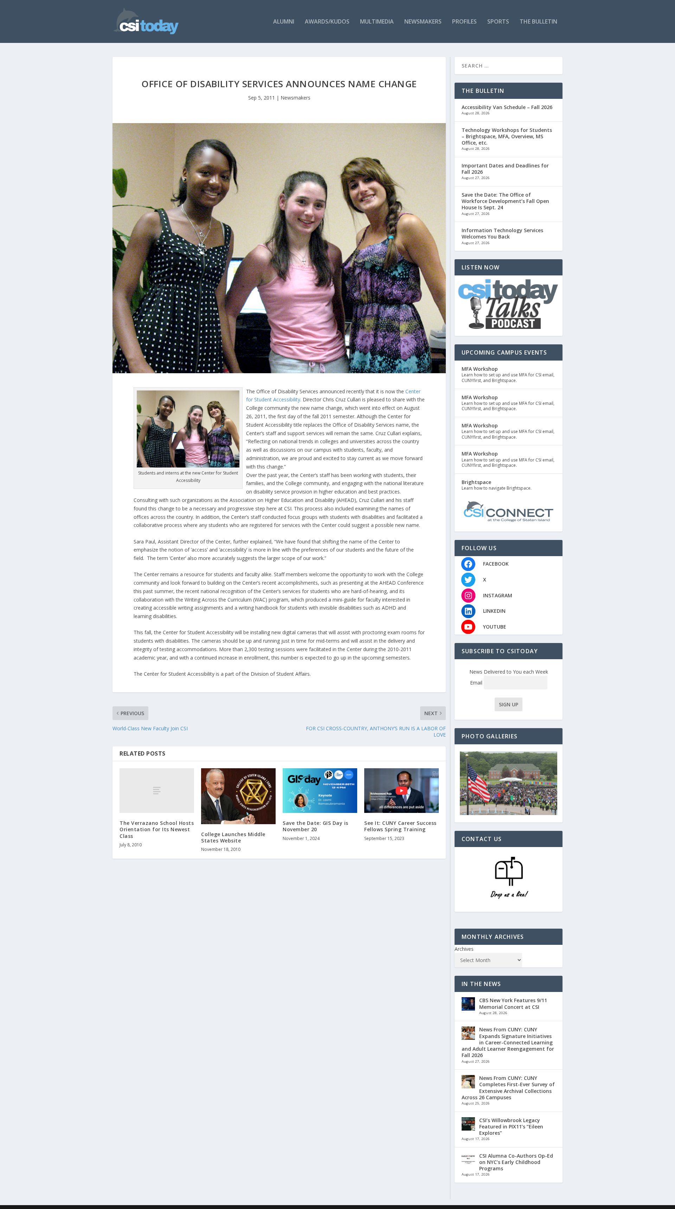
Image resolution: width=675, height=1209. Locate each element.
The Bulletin (538, 22)
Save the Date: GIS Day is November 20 (315, 826)
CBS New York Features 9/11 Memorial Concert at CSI (513, 1003)
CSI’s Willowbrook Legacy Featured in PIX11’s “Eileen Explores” (511, 1126)
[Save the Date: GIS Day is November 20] (320, 790)
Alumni (283, 22)
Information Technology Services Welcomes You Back (502, 233)
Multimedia (377, 22)
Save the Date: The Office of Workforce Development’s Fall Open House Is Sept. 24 (505, 201)
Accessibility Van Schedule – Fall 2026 (507, 107)
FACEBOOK (496, 563)
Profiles (464, 22)
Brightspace (476, 482)
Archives (464, 949)
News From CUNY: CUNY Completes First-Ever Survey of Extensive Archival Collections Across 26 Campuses (508, 1088)
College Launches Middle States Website (233, 837)
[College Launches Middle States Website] (238, 796)
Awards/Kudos (327, 22)
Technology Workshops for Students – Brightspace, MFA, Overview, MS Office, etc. (507, 136)
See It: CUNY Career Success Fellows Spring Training (400, 826)
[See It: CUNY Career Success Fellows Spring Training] (401, 790)
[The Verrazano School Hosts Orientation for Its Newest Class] (157, 790)
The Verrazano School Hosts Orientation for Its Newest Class (157, 829)
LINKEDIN (494, 610)
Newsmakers (423, 22)
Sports (498, 22)
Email (477, 682)
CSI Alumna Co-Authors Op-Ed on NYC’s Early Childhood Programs (516, 1162)
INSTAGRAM (497, 595)
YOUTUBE (494, 626)
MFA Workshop (480, 368)
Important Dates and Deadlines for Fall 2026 (505, 168)
